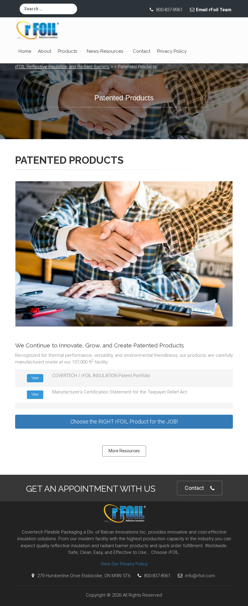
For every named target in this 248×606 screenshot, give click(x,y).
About (44, 51)
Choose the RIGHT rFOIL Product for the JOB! (124, 421)
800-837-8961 (169, 9)
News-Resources (105, 51)
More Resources (124, 450)
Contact (141, 51)
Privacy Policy (172, 51)
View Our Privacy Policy (124, 564)
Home (24, 51)
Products (67, 51)
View (35, 378)
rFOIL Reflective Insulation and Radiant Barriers (62, 66)
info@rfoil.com (199, 575)
